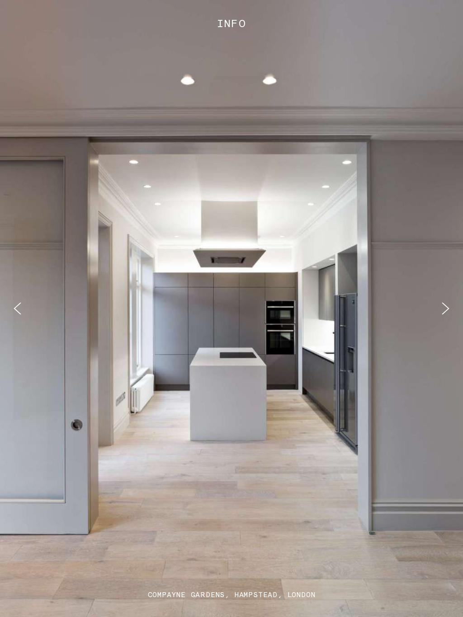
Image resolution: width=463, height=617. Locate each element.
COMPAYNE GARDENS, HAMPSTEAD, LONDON (232, 594)
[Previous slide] (17, 309)
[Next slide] (445, 309)
